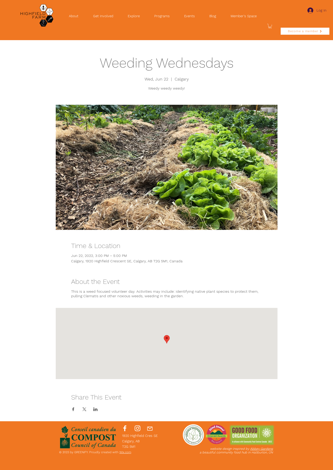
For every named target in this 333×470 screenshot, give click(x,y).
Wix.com (125, 452)
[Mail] (149, 428)
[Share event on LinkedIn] (95, 409)
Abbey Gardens (261, 449)
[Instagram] (137, 428)
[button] (270, 26)
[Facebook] (125, 428)
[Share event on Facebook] (73, 409)
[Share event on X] (84, 409)
